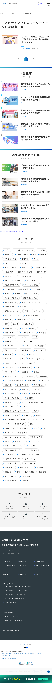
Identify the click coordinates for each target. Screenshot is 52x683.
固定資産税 (29, 472)
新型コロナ (8, 263)
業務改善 (25, 389)
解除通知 (30, 398)
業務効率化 (26, 350)
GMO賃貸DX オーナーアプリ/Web (18, 587)
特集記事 (22, 562)
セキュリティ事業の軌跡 (12, 658)
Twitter (37, 389)
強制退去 (42, 250)
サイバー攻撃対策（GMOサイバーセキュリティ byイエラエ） (20, 656)
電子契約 (40, 468)
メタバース (8, 315)
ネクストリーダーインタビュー (34, 302)
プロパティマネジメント (24, 250)
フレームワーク (10, 407)
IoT (32, 254)
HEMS (6, 424)
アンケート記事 (9, 565)
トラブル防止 (36, 289)
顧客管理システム (30, 298)
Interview (24, 184)
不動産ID (25, 268)
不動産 (38, 415)
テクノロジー (9, 337)
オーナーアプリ (26, 468)
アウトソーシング (38, 420)
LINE (27, 346)
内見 (37, 368)
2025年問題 (9, 289)
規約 (30, 355)
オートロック (30, 463)
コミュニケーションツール (14, 437)
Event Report (25, 171)
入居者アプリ (32, 450)
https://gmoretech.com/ (17, 550)
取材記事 (6, 562)
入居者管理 (30, 381)
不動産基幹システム (12, 285)
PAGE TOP (27, 529)
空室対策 (7, 355)
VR (44, 428)
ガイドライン (39, 385)
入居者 (7, 415)
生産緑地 (42, 472)
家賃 (23, 394)
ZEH (23, 406)
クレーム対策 (9, 372)
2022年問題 (21, 255)
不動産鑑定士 (9, 341)
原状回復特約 (30, 363)
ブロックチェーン (27, 341)
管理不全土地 (30, 459)
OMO (32, 328)
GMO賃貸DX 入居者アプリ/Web (17, 591)
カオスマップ (9, 276)
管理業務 (23, 307)
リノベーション (10, 394)
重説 (6, 446)
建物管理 (42, 255)
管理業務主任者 (10, 302)
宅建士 (17, 294)
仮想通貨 (21, 433)
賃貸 (6, 324)
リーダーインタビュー (13, 398)
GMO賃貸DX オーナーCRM (15, 595)
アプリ (7, 250)
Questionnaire (26, 49)
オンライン (40, 350)
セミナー (22, 565)
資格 (6, 281)
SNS (35, 337)
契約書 (41, 333)
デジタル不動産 (31, 294)
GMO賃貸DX (9, 468)
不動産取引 (17, 281)
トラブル (43, 381)
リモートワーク (40, 320)
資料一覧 (22, 575)
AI (14, 446)
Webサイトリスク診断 (37, 653)
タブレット (31, 281)
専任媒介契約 (39, 346)
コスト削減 (8, 455)
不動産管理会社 (26, 276)
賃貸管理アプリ (10, 333)
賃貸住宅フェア (10, 350)
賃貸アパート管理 (25, 272)
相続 (35, 428)
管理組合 (7, 255)
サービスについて (11, 617)
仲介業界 (25, 481)
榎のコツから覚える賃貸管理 (33, 402)
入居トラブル (35, 394)
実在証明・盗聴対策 (4, 656)
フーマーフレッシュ (12, 346)
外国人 (7, 294)
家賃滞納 (27, 415)
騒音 (18, 472)
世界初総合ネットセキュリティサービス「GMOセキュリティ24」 (12, 653)
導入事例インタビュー (13, 376)
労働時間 (7, 385)
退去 (32, 424)
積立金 (36, 372)
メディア (6, 13)
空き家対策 (24, 428)
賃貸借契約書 (25, 368)
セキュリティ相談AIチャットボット (7, 655)
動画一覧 (39, 575)
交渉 (16, 415)
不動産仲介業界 (23, 320)
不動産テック (9, 307)
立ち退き (20, 355)
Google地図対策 (11, 602)
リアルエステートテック (13, 359)
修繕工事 (25, 259)
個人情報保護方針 (10, 631)
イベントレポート (42, 565)
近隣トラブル (20, 441)
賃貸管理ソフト (10, 402)
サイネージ (8, 433)
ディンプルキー (27, 476)
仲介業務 (22, 289)
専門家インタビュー (12, 311)
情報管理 (7, 472)
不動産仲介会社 (36, 437)
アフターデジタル (11, 298)
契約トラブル (9, 428)
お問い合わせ (8, 613)
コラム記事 (40, 562)
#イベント (38, 311)
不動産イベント (10, 328)
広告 (22, 446)
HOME (1, 13)
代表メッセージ (28, 333)
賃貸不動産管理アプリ (13, 450)
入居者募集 (28, 324)
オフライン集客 (10, 259)
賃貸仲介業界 (20, 424)
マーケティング (23, 385)
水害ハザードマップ (12, 459)
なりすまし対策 (3, 658)
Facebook (43, 376)
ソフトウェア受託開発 (13, 599)
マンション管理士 (32, 285)
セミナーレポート (25, 263)
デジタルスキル (32, 315)
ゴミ (39, 276)
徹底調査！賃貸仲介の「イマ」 (16, 411)
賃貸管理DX (16, 381)
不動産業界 (8, 272)
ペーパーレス (9, 368)
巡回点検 (30, 376)
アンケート (22, 455)
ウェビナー (24, 337)
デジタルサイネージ (12, 463)
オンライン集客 (10, 481)
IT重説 (7, 441)
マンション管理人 (35, 359)
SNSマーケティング (12, 363)
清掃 (27, 311)
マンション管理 (10, 268)
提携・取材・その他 (12, 621)
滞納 (35, 411)
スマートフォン (40, 268)
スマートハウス (10, 389)
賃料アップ (41, 272)
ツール (36, 259)
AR (5, 380)
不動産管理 (24, 372)
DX (19, 315)
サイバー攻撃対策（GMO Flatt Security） (39, 656)
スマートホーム (10, 476)
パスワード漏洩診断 (28, 653)
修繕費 (15, 324)
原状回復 (35, 455)
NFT (23, 328)
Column (23, 89)
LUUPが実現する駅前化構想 (15, 420)
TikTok (43, 328)
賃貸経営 (7, 320)
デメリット (34, 441)
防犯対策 (32, 446)
